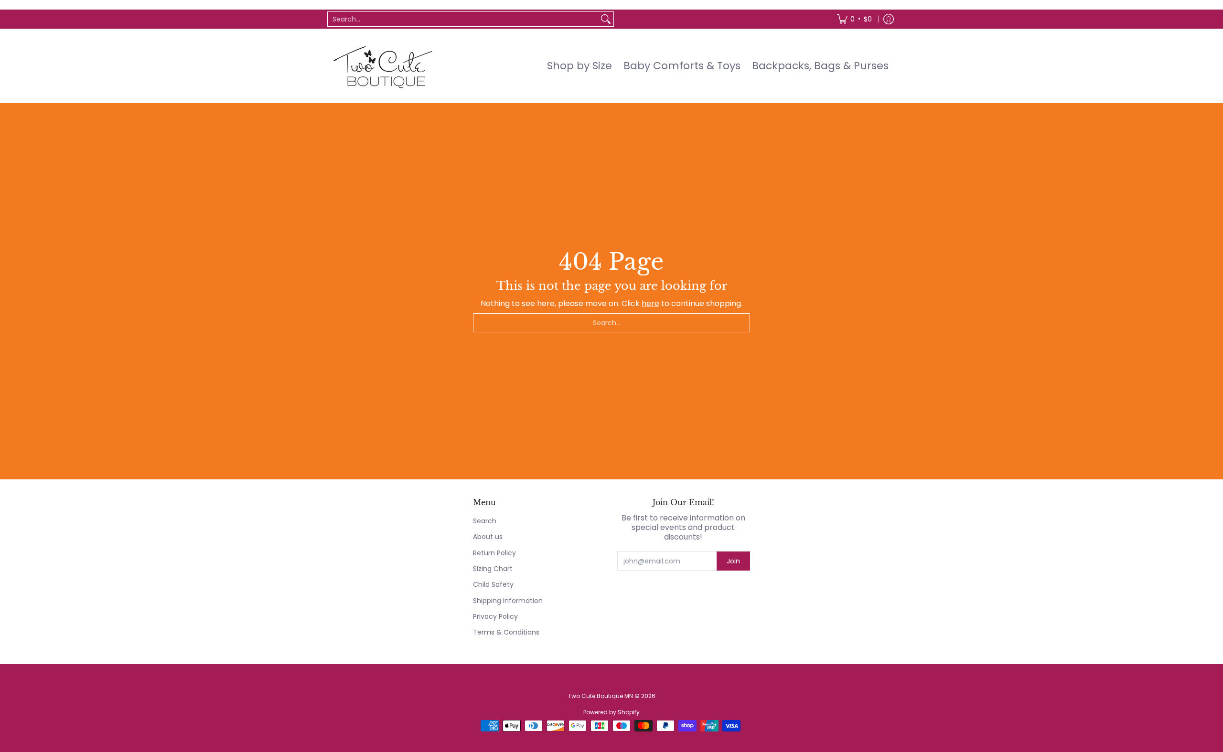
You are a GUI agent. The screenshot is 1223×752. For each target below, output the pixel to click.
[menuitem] (854, 19)
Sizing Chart (493, 568)
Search (484, 521)
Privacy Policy (495, 616)
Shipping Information (508, 600)
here (650, 303)
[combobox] (463, 19)
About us (488, 536)
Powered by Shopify (611, 712)
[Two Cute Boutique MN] (382, 66)
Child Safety (493, 584)
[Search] (605, 19)
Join (733, 561)
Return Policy (494, 553)
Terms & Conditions (506, 632)
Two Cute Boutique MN (600, 696)
